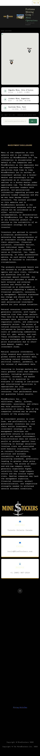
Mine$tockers (7, 3)
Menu (35, 3)
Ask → (33, 121)
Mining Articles (20, 707)
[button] (29, 50)
